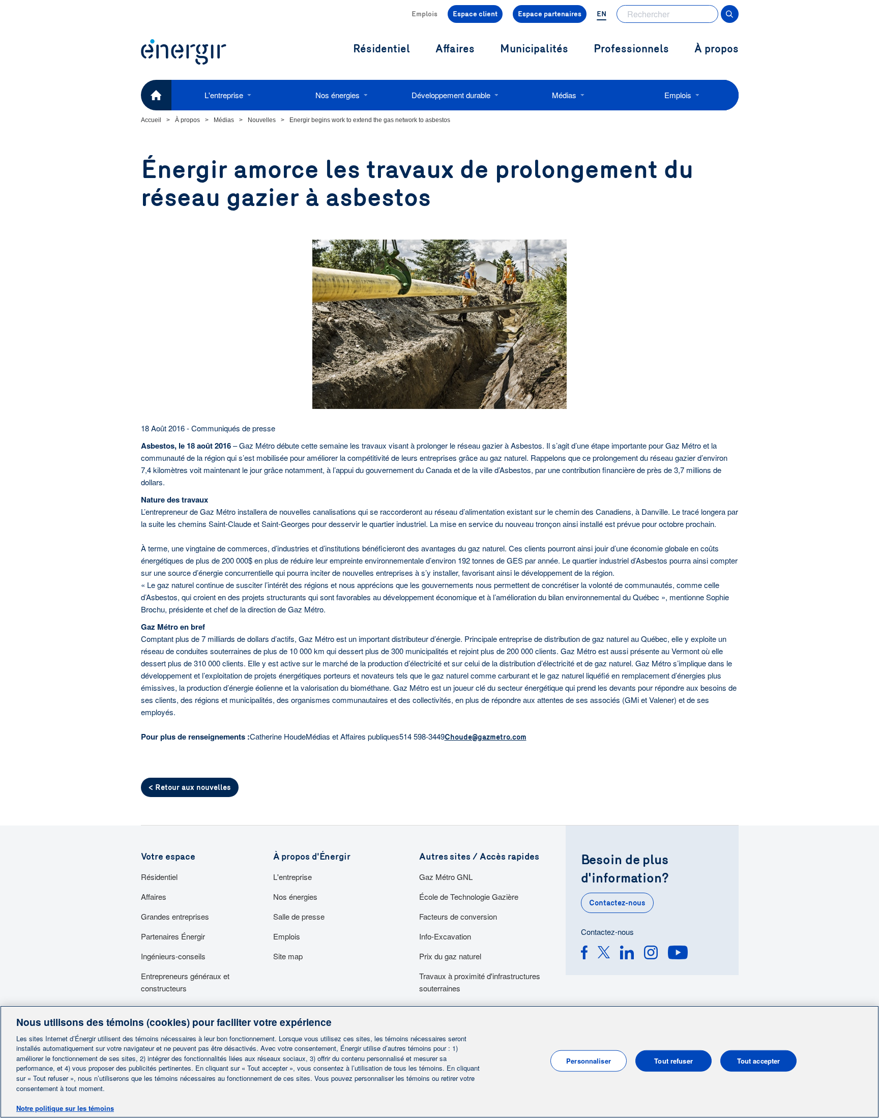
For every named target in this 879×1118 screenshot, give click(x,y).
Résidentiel (159, 876)
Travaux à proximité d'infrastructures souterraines (479, 981)
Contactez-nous (617, 902)
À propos (716, 49)
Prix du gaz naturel (450, 956)
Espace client (475, 14)
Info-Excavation (445, 936)
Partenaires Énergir (173, 936)
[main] (439, 1062)
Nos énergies (337, 95)
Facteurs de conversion (458, 916)
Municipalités (534, 49)
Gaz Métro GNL (446, 876)
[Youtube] (678, 954)
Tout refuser (673, 1061)
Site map (288, 956)
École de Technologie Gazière (468, 896)
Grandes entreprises (175, 916)
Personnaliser (588, 1061)
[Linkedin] (627, 954)
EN (601, 14)
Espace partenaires (549, 14)
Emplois (424, 14)
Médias (564, 95)
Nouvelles (262, 120)
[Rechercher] (730, 14)
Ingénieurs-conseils (173, 956)
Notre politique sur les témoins (65, 1107)
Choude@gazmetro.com (485, 737)
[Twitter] (604, 954)
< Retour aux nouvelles (190, 787)
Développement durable (451, 95)
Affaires (153, 896)
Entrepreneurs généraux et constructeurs (185, 981)
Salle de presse (299, 916)
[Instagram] (651, 954)
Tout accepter (758, 1061)
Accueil (151, 120)
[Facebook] (584, 954)
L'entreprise (223, 95)
